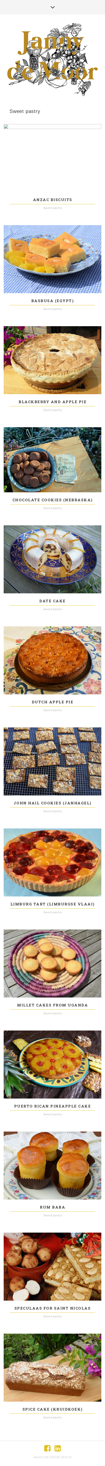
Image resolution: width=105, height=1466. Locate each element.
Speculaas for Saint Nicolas (52, 1308)
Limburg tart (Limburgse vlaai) (52, 904)
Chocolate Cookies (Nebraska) (52, 499)
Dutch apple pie (53, 701)
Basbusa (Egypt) (52, 300)
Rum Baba (52, 1207)
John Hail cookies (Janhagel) (53, 803)
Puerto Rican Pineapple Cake (52, 1106)
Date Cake (52, 600)
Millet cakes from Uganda (52, 1005)
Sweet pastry (52, 208)
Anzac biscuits (52, 199)
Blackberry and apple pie (52, 401)
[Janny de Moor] (52, 59)
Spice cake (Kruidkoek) (52, 1409)
